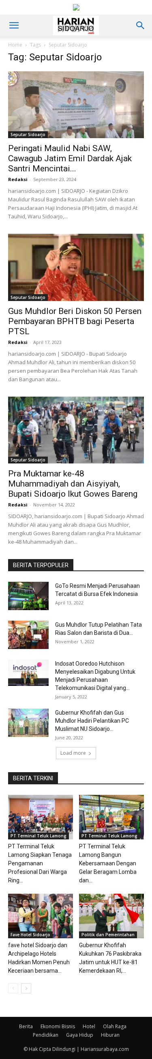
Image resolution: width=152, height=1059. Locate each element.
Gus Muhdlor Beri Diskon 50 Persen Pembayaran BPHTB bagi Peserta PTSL (74, 321)
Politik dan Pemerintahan (108, 934)
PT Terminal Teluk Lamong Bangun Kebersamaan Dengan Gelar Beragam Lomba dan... (108, 863)
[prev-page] (13, 988)
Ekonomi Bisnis (58, 1026)
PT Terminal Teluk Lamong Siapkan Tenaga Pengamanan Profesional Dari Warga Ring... (40, 863)
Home (15, 44)
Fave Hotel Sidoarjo (30, 934)
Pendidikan (45, 1034)
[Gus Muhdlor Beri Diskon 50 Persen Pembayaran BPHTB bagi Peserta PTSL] (76, 267)
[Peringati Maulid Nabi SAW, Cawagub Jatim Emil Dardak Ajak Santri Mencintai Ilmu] (76, 104)
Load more (73, 752)
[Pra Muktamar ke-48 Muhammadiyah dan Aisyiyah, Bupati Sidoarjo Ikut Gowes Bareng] (76, 430)
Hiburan (110, 1034)
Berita (26, 1026)
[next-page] (26, 988)
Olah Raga (114, 1026)
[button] (14, 25)
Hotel (89, 1026)
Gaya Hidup (79, 1034)
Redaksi (18, 179)
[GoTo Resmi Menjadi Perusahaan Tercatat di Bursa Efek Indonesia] (28, 596)
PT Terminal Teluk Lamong (38, 836)
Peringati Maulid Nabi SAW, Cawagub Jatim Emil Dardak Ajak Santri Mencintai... (70, 158)
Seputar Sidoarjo (28, 134)
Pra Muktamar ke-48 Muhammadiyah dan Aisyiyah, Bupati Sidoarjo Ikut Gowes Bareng (72, 484)
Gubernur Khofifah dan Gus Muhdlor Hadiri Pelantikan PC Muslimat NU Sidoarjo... (92, 720)
